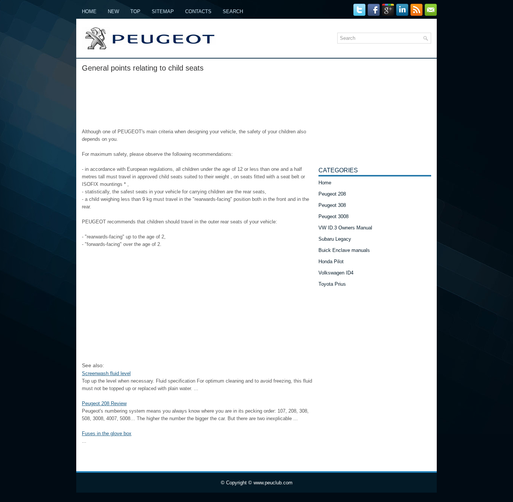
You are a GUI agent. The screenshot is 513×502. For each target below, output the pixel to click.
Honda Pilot (331, 261)
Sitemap (163, 11)
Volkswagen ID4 (335, 273)
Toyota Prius (332, 284)
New (113, 11)
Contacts (198, 11)
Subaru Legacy (334, 239)
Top (135, 11)
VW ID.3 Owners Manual (345, 228)
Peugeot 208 (332, 194)
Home (89, 11)
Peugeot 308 (332, 205)
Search (233, 11)
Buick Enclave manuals (344, 250)
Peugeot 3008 (333, 216)
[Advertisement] (197, 98)
